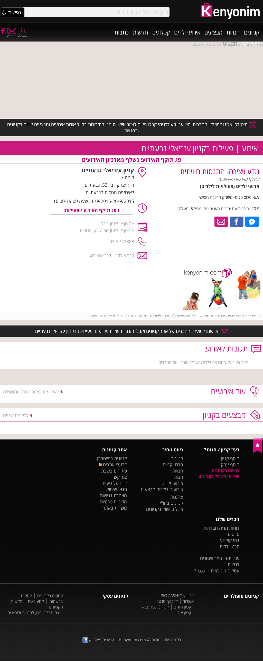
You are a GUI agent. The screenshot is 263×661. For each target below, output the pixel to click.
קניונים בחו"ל (171, 503)
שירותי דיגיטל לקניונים (219, 476)
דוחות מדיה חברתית (221, 528)
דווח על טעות (114, 483)
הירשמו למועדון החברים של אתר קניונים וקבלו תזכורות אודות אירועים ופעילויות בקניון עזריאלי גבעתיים (128, 331)
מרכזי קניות (173, 464)
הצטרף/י (11, 36)
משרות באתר (115, 508)
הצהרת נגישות (113, 495)
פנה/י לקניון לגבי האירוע (111, 255)
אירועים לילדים (169, 489)
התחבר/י (22, 36)
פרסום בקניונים (225, 470)
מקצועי (229, 43)
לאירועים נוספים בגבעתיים (110, 192)
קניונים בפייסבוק (112, 458)
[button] (12, 12)
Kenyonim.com (132, 639)
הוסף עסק (230, 464)
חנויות (233, 32)
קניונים (251, 32)
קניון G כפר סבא (155, 607)
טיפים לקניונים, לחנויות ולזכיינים (33, 612)
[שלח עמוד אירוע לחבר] (221, 221)
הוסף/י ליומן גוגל (116, 223)
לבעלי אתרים (114, 464)
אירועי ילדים (187, 32)
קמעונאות (36, 601)
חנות (178, 477)
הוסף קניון (230, 458)
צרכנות (176, 497)
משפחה (250, 43)
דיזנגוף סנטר (167, 601)
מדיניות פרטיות (113, 502)
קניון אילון (183, 612)
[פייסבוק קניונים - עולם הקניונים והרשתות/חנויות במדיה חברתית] (2, 30)
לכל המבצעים (16, 415)
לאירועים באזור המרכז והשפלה (31, 392)
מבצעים (213, 32)
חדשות (140, 32)
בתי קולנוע (229, 540)
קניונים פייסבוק (101, 639)
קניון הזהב (182, 607)
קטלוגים (161, 32)
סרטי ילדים (229, 546)
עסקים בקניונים (50, 595)
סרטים (233, 534)
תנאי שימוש (116, 489)
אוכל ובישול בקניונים (164, 509)
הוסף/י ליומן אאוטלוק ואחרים (106, 230)
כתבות (122, 32)
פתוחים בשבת (114, 471)
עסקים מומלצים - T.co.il (216, 571)
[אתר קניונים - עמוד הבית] (258, 452)
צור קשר (119, 477)
